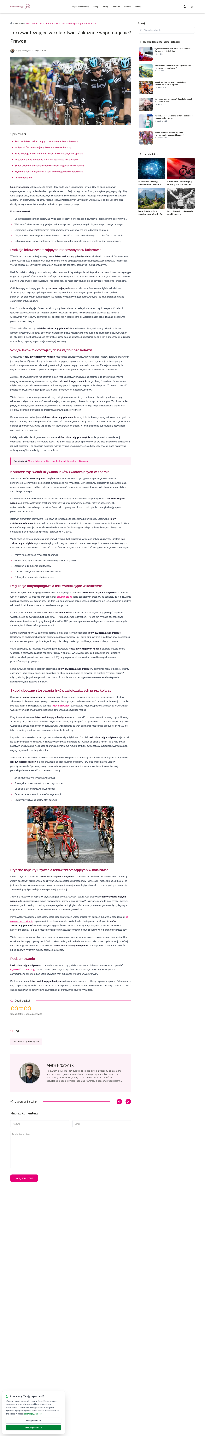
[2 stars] (17, 1008)
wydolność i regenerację (22, 969)
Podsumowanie (23, 177)
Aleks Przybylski (23, 50)
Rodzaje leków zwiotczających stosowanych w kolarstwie (46, 141)
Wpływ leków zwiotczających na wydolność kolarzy (43, 147)
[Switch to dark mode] (192, 6)
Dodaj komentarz (24, 1178)
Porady (105, 7)
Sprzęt (96, 7)
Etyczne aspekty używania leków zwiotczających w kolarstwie (49, 171)
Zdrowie (127, 7)
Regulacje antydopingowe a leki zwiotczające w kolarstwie (47, 159)
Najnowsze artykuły (80, 7)
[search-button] (184, 6)
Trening (137, 7)
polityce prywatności (33, 1414)
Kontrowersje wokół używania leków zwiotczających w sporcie (49, 153)
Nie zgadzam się (33, 1421)
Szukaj (141, 23)
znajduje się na (64, 596)
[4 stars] (25, 1008)
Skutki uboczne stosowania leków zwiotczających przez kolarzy (50, 165)
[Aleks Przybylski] (12, 51)
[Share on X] (128, 1101)
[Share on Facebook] (119, 1101)
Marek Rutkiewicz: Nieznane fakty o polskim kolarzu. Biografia (58, 461)
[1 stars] (12, 1008)
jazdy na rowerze (60, 705)
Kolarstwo (116, 7)
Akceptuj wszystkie (33, 1427)
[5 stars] (30, 1008)
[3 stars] (21, 1008)
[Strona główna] (11, 23)
